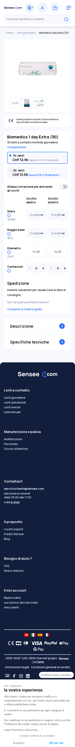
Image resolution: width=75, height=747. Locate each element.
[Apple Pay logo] (63, 643)
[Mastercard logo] (25, 643)
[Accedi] (42, 8)
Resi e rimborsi (13, 571)
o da (12, 502)
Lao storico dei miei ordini (21, 602)
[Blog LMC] (7, 676)
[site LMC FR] (46, 635)
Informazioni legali (17, 667)
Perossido (11, 444)
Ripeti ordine (12, 598)
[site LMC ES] (40, 635)
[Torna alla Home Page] (13, 8)
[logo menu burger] (69, 8)
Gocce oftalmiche (16, 449)
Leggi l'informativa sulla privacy (21, 730)
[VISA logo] (35, 643)
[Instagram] (21, 676)
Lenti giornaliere (26, 32)
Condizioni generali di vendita (50, 667)
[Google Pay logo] (37, 649)
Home (9, 32)
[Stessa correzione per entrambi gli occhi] (64, 187)
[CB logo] (17, 643)
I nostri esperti (13, 529)
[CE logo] (10, 643)
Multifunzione (13, 439)
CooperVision (16, 147)
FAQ (6, 566)
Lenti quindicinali (15, 402)
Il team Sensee (14, 534)
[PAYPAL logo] (49, 643)
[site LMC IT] (33, 635)
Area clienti (11, 607)
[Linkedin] (27, 676)
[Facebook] (14, 676)
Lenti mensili (12, 407)
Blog (7, 539)
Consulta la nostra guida (24, 309)
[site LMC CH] (26, 635)
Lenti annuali (12, 412)
